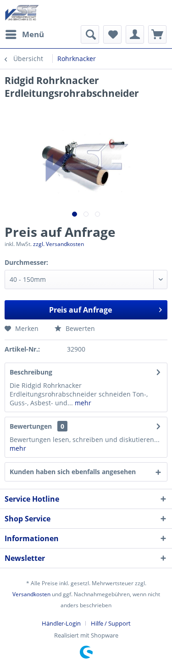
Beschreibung (31, 372)
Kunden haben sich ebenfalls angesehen (73, 471)
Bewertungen (31, 426)
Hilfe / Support (111, 623)
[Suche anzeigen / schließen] (90, 34)
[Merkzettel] (112, 34)
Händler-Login (61, 623)
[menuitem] (24, 34)
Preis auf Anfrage (80, 310)
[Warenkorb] (157, 34)
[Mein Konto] (135, 34)
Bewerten (79, 328)
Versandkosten (31, 594)
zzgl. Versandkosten (58, 244)
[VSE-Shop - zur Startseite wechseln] (22, 13)
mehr (82, 402)
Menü (33, 34)
